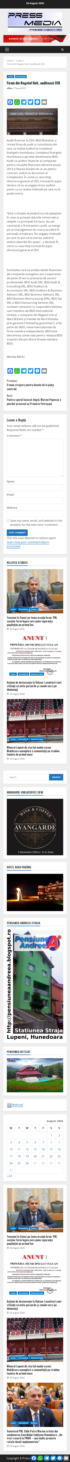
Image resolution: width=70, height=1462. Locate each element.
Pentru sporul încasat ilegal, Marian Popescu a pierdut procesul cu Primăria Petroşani (34, 400)
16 (59, 1149)
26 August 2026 (17, 628)
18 (19, 1156)
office (9, 88)
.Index (10, 76)
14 (43, 1149)
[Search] (62, 49)
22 (51, 1156)
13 (35, 1149)
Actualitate (21, 76)
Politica (34, 609)
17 (11, 1156)
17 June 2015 (19, 88)
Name (10, 481)
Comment (14, 436)
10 (11, 1149)
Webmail (17, 1105)
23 (59, 1156)
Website (12, 508)
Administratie (37, 674)
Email (10, 494)
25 (19, 1163)
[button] (7, 49)
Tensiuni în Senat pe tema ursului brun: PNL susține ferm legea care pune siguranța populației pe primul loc (35, 591)
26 (27, 1163)
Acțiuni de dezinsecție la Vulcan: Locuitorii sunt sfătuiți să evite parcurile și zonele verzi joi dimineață (35, 656)
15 (51, 1149)
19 (27, 1156)
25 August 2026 (17, 1446)
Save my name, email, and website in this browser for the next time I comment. (36, 523)
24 (11, 1163)
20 (35, 1156)
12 (27, 1149)
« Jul (9, 1176)
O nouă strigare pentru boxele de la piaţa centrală (30, 385)
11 (19, 1149)
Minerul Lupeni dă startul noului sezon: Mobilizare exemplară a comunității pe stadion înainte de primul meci (35, 721)
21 (43, 1156)
